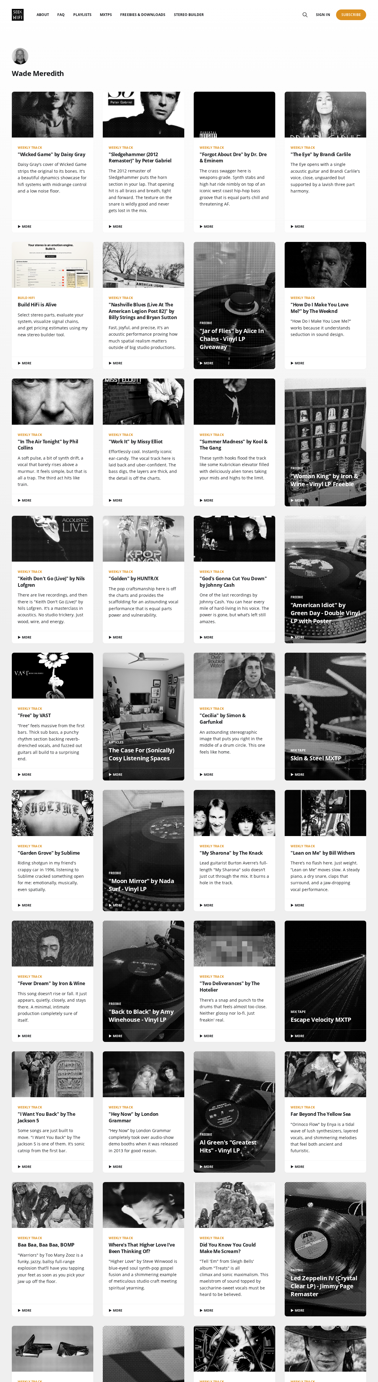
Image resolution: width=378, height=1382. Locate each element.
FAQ (61, 14)
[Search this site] (305, 14)
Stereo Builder (189, 14)
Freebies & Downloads (142, 14)
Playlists (82, 14)
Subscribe (351, 14)
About (43, 14)
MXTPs (106, 14)
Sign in (323, 14)
